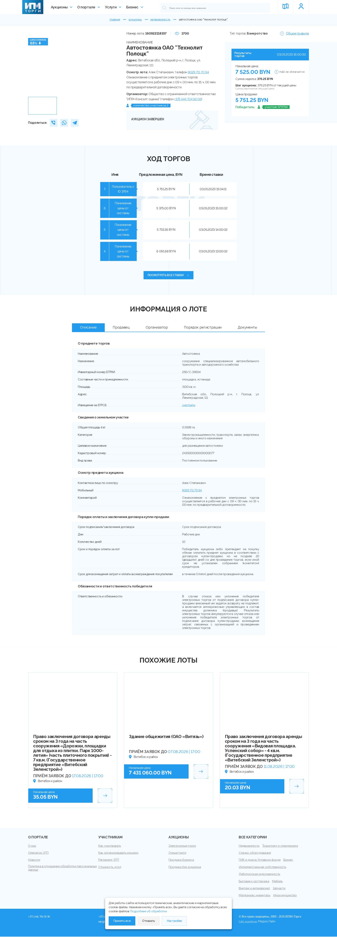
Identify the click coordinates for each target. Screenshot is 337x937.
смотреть (188, 405)
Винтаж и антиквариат (254, 888)
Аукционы (59, 7)
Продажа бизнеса (181, 860)
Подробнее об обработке (148, 911)
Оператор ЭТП (38, 853)
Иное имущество (285, 895)
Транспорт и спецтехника (280, 846)
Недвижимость (249, 846)
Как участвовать (109, 846)
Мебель (277, 881)
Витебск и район (50, 781)
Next (115, 63)
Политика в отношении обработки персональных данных (62, 868)
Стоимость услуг (109, 867)
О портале (86, 7)
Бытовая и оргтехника (254, 881)
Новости (34, 860)
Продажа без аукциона (184, 867)
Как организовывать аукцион (118, 853)
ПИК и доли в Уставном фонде (259, 860)
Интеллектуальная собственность (262, 867)
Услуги (110, 7)
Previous (32, 63)
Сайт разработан (248, 921)
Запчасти (279, 888)
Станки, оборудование (255, 853)
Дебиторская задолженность (259, 874)
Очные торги (177, 853)
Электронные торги (182, 846)
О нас (32, 846)
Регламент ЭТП (108, 860)
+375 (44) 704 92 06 (187, 99)
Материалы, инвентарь (254, 895)
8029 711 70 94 (198, 72)
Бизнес (132, 7)
